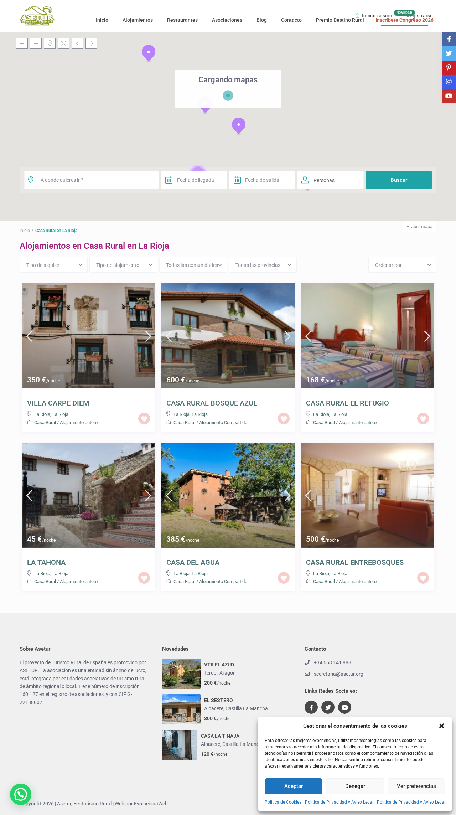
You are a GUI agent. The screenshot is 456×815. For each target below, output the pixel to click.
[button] (441, 725)
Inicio (102, 20)
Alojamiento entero (79, 422)
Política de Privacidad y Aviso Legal (339, 802)
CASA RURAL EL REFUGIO (347, 403)
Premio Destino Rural (340, 20)
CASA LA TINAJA (220, 736)
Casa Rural (45, 422)
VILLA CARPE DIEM (58, 403)
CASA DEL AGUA (192, 562)
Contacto (291, 20)
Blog (261, 20)
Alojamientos (138, 20)
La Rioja (42, 414)
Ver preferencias (416, 786)
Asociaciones (227, 20)
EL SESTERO (218, 700)
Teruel (210, 673)
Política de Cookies (283, 802)
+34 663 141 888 (332, 662)
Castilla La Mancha (247, 708)
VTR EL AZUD (219, 664)
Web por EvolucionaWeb (141, 803)
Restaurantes (182, 20)
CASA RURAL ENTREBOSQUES (355, 562)
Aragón (227, 673)
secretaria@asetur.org (338, 674)
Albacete (213, 708)
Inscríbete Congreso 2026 (404, 20)
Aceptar (293, 786)
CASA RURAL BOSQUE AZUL (211, 403)
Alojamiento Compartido (223, 422)
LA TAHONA (46, 562)
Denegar (355, 786)
